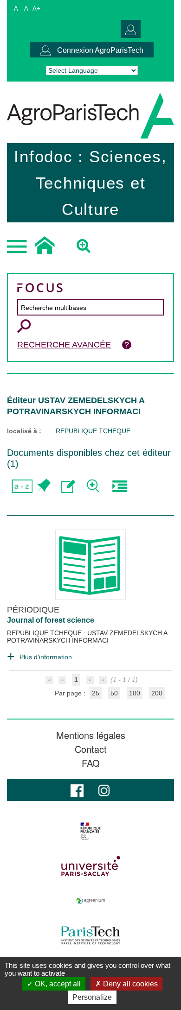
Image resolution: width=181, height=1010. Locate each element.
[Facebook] (77, 789)
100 (134, 693)
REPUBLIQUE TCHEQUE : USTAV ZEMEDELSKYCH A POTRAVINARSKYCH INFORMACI (87, 636)
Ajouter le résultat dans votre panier (42, 486)
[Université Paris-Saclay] (90, 865)
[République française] (90, 831)
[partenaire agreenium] (90, 900)
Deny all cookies (129, 984)
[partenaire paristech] (90, 935)
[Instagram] (104, 789)
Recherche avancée (64, 344)
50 (114, 693)
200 (156, 693)
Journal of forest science (50, 620)
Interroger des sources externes (119, 486)
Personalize (92, 997)
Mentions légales (90, 735)
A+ (36, 8)
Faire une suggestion (68, 486)
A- (17, 8)
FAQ (91, 763)
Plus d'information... (48, 657)
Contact (91, 749)
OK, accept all (57, 984)
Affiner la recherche (94, 486)
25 (95, 693)
